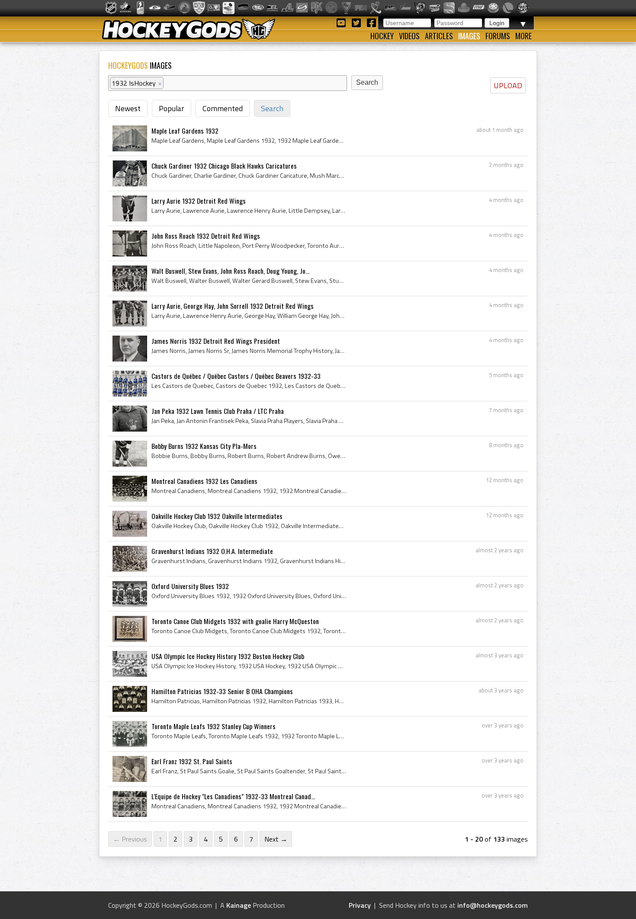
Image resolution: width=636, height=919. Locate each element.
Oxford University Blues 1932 (190, 586)
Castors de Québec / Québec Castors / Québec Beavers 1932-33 (236, 376)
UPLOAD (508, 85)
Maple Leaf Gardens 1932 (184, 130)
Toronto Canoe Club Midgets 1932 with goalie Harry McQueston (235, 621)
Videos (409, 36)
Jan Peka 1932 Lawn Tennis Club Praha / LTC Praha (217, 411)
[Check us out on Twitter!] (357, 22)
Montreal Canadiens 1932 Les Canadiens (204, 481)
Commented (222, 108)
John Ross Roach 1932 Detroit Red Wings (205, 236)
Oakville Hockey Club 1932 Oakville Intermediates (217, 516)
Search (272, 108)
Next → (275, 839)
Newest (128, 108)
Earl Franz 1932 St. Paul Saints (191, 761)
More (523, 36)
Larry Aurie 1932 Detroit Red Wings (198, 200)
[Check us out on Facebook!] (371, 22)
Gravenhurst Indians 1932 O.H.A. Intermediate (212, 551)
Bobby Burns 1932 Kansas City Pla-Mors (204, 446)
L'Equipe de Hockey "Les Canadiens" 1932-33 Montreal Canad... (233, 796)
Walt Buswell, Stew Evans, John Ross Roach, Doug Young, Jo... (230, 271)
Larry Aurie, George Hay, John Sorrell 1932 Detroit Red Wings (232, 306)
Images (469, 36)
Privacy (360, 905)
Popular (171, 108)
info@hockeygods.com (492, 905)
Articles (439, 36)
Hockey (382, 36)
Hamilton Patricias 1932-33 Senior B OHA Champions (222, 691)
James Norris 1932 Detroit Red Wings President (215, 341)
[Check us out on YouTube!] (342, 22)
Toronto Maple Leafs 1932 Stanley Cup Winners (213, 726)
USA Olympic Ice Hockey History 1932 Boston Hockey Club (227, 656)
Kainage (238, 905)
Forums (497, 36)
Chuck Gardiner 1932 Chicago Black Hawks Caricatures (224, 165)
